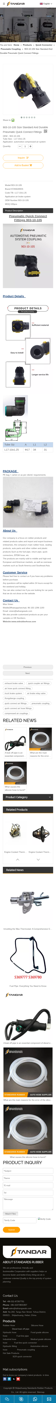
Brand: (8, 189)
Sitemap (40, 1392)
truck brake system (13, 693)
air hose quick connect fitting (18, 688)
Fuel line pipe (23, 1336)
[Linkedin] (9, 1379)
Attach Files (10, 1214)
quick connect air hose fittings (18, 708)
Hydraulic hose (9, 1332)
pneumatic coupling (40, 703)
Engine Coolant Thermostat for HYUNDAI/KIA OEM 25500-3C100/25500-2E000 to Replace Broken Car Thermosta (40, 852)
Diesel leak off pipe (20, 1329)
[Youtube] (18, 1379)
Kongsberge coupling (14, 698)
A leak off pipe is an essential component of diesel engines (15, 755)
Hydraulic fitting (10, 1346)
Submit (11, 1230)
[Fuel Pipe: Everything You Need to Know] (28, 958)
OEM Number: (11, 200)
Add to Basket (22, 165)
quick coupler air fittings (39, 683)
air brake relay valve (36, 693)
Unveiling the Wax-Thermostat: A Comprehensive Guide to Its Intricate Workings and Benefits (28, 929)
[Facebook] (5, 1379)
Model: (8, 185)
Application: (10, 196)
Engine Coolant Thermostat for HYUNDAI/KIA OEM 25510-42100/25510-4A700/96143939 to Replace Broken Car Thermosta (15, 852)
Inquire (21, 158)
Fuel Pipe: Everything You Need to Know (28, 986)
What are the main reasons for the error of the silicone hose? (40, 755)
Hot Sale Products (11, 1353)
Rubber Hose (9, 1325)
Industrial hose (9, 1339)
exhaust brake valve (14, 683)
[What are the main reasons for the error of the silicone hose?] (40, 739)
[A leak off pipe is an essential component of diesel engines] (15, 739)
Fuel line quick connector (25, 1343)
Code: (7, 193)
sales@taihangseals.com (20, 1308)
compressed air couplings (16, 713)
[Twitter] (14, 1379)
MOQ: (7, 204)
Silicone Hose (31, 1325)
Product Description (14, 210)
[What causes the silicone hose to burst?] (15, 773)
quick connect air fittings (16, 703)
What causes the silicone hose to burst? (15, 788)
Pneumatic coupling (26, 1349)
